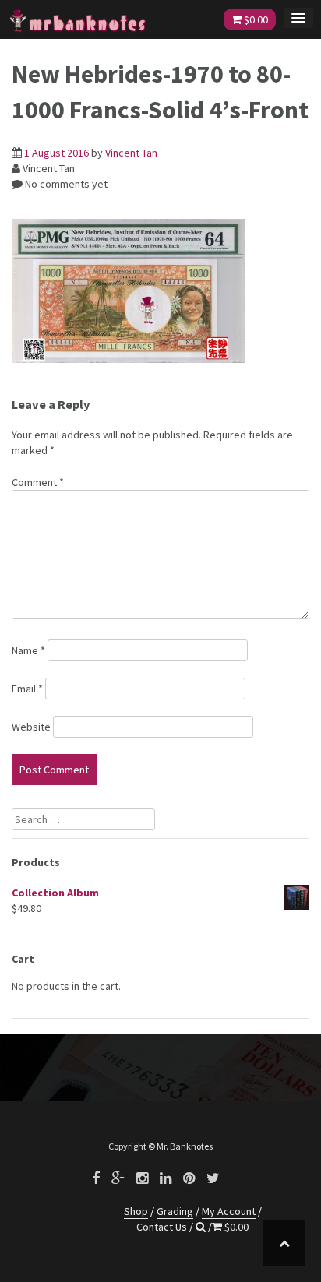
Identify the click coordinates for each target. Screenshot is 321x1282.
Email (27, 689)
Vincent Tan (131, 153)
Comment (38, 482)
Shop (136, 1211)
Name (28, 650)
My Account (229, 1211)
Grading (175, 1211)
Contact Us (161, 1227)
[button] (201, 1227)
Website (31, 727)
